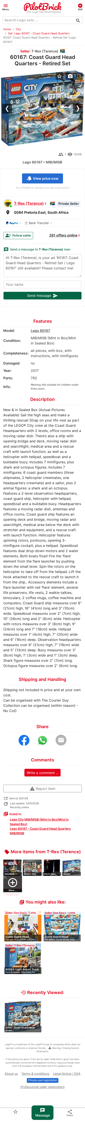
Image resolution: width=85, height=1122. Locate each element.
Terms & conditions (35, 1073)
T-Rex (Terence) (29, 203)
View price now (42, 178)
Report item (42, 788)
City (18, 29)
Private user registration (42, 1080)
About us (11, 1073)
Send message (42, 295)
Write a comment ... (42, 773)
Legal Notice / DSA (66, 1073)
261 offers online (63, 235)
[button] (5, 7)
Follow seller (18, 235)
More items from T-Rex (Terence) (42, 851)
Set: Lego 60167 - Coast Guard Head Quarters (39, 33)
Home (7, 29)
